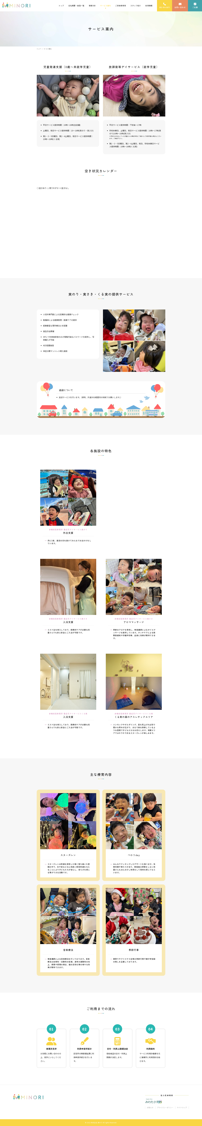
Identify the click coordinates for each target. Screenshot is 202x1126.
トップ (39, 49)
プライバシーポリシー (165, 1107)
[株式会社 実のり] (16, 5)
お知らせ (150, 1107)
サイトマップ (182, 1107)
